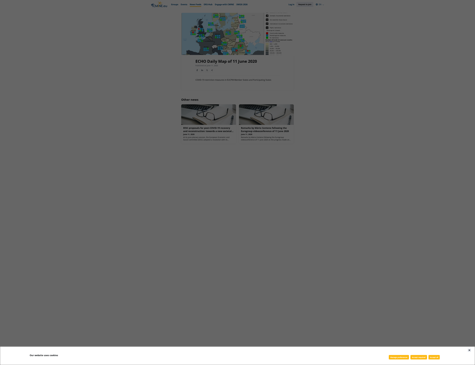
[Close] (469, 350)
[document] (237, 355)
